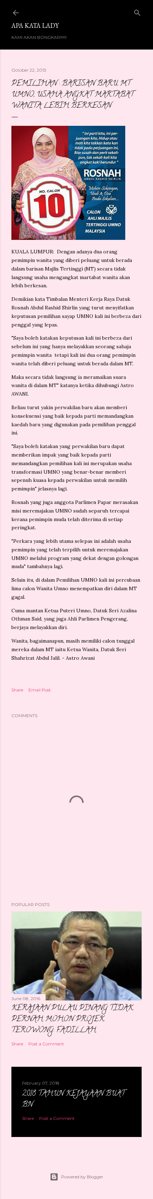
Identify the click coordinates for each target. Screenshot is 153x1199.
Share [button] (17, 690)
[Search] (137, 11)
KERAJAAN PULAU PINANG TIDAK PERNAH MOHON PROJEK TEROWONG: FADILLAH (72, 1019)
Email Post (39, 690)
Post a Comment (46, 1043)
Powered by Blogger (82, 1176)
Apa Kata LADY (35, 25)
